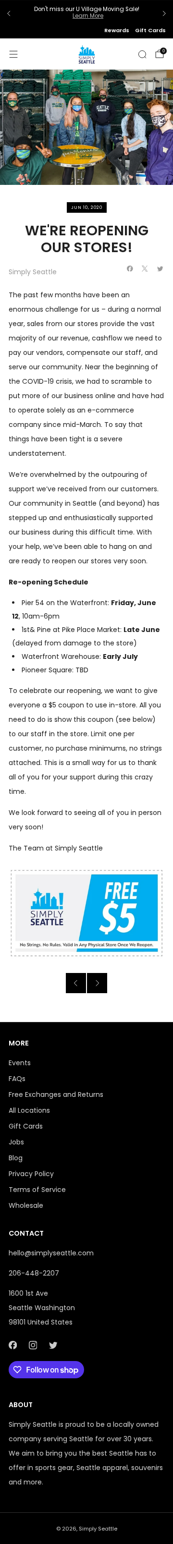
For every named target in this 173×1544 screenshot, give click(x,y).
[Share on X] (145, 269)
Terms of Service (37, 1189)
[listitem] (86, 13)
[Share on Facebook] (130, 269)
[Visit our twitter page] (53, 1345)
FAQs (17, 1078)
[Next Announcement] (164, 13)
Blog (16, 1158)
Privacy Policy (31, 1174)
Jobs (16, 1142)
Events (20, 1063)
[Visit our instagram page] (33, 1345)
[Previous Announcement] (8, 13)
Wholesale (26, 1205)
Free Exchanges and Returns (56, 1094)
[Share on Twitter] (160, 269)
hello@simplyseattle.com (51, 1253)
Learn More (88, 16)
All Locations (29, 1110)
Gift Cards (150, 30)
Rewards (116, 30)
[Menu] (13, 54)
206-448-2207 (34, 1273)
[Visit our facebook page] (12, 1345)
